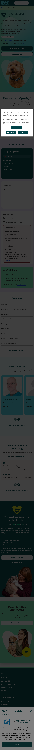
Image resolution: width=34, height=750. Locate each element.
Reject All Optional (11, 132)
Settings (16, 127)
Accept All (23, 132)
